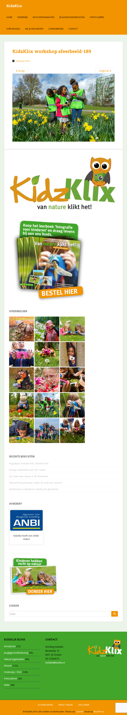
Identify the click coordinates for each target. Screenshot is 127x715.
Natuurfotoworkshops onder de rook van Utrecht (35, 482)
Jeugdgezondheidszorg (72, 17)
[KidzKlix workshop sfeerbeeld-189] (63, 107)
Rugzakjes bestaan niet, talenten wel (28, 463)
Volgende (104, 70)
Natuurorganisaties (43, 17)
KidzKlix (14, 6)
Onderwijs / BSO (13, 672)
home (9, 17)
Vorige (21, 70)
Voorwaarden (45, 704)
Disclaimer (83, 704)
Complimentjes (56, 28)
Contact (73, 28)
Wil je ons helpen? (34, 28)
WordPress (99, 711)
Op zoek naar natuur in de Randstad (28, 476)
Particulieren (97, 17)
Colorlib (79, 711)
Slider (7, 684)
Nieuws (8, 665)
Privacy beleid (65, 704)
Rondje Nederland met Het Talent (27, 469)
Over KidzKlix (13, 28)
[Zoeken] (114, 614)
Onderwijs (22, 17)
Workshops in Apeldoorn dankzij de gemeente (33, 489)
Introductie (10, 646)
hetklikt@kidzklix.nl (55, 662)
